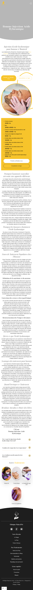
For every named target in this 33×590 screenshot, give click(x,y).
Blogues (16, 575)
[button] (30, 3)
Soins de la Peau (16, 550)
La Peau (16, 540)
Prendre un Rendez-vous (8, 78)
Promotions (16, 572)
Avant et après (16, 569)
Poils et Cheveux (16, 543)
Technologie (16, 556)
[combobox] (4, 588)
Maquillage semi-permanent (16, 561)
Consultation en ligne (24, 78)
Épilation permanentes (16, 559)
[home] (3, 3)
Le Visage (16, 537)
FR (3, 588)
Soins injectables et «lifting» (16, 553)
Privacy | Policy (16, 584)
